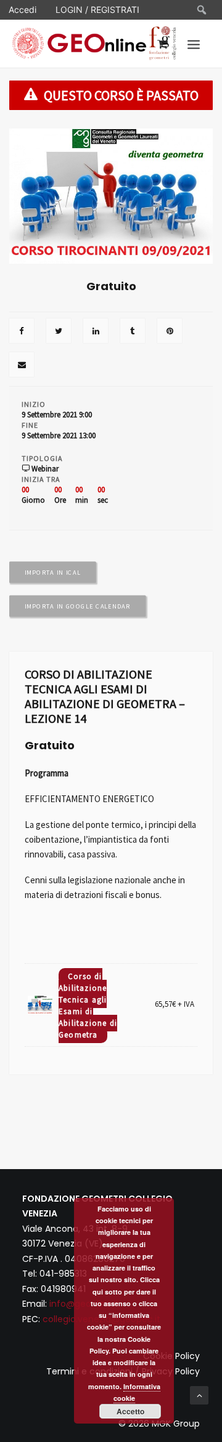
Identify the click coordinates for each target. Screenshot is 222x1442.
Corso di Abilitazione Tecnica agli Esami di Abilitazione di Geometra (88, 1005)
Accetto (130, 1411)
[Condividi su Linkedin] (95, 332)
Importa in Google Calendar (78, 606)
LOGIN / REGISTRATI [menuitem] (97, 9)
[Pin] (169, 332)
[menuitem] (202, 10)
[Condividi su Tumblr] (132, 332)
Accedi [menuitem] (22, 9)
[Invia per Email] (21, 365)
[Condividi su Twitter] (58, 332)
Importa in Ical (53, 572)
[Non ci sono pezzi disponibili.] (21, 332)
